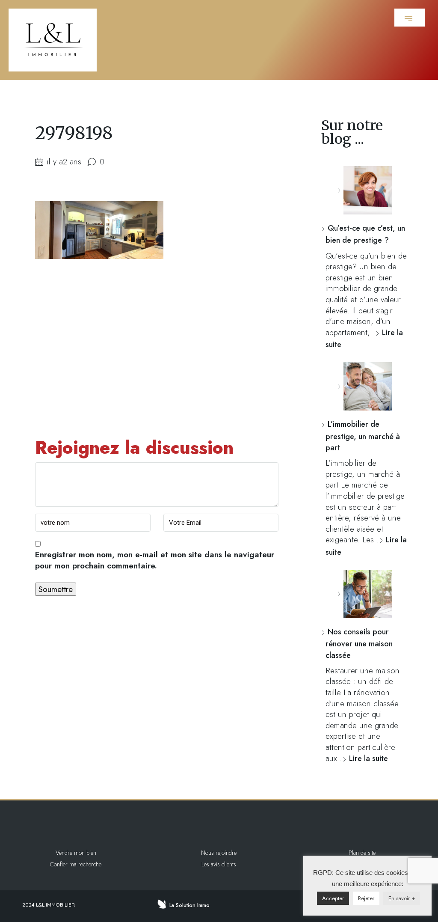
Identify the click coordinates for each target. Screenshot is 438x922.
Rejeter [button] (366, 898)
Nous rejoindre (219, 852)
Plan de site (362, 852)
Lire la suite (368, 758)
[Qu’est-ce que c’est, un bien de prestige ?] (364, 190)
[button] (409, 18)
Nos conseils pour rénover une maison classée (359, 643)
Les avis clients (218, 864)
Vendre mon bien (76, 852)
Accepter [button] (333, 898)
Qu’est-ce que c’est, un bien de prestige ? (365, 234)
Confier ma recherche (75, 864)
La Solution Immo (189, 905)
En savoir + (401, 898)
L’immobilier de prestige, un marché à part (363, 436)
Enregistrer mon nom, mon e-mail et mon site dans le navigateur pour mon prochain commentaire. (154, 560)
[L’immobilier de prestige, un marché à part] (364, 386)
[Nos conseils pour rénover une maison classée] (364, 594)
